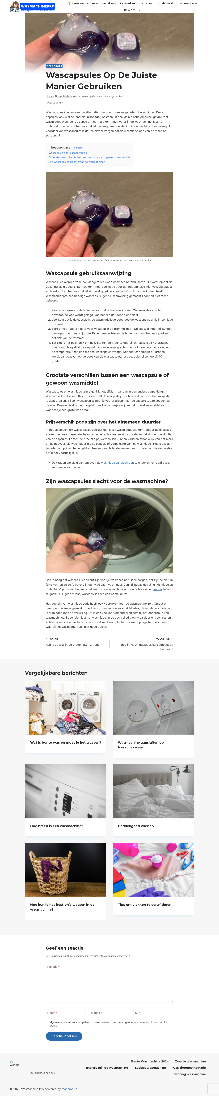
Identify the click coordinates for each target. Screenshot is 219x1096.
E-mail (96, 1012)
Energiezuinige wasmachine (107, 1068)
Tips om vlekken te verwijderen (144, 905)
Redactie (57, 103)
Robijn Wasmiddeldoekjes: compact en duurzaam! (147, 644)
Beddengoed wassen (136, 826)
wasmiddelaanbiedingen (117, 462)
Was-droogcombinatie (189, 1068)
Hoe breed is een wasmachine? (56, 826)
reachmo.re (69, 1089)
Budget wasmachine (150, 1068)
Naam (52, 1012)
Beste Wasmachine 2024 (150, 1061)
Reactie (53, 967)
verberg (78, 147)
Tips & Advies (54, 66)
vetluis (157, 589)
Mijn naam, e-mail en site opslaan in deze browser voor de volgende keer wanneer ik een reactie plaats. (108, 1024)
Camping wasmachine (189, 1074)
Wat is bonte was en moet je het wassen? (65, 742)
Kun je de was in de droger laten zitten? (72, 641)
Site (137, 1012)
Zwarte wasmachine (190, 1061)
